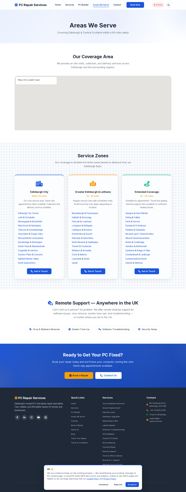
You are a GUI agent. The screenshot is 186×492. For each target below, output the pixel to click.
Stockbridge (23, 242)
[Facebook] (17, 417)
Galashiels (140, 230)
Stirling (128, 217)
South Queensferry (27, 263)
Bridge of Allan (143, 250)
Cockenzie (86, 246)
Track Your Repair (78, 438)
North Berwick (78, 242)
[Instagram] (31, 417)
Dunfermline (77, 234)
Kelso (151, 234)
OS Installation (109, 434)
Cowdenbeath (132, 254)
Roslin (86, 258)
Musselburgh (78, 213)
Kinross (136, 221)
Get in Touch (41, 271)
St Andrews (140, 225)
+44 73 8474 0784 (158, 410)
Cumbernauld (131, 258)
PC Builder (83, 5)
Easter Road (23, 246)
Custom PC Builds (110, 438)
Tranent (75, 246)
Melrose (139, 263)
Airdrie (128, 242)
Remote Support (109, 451)
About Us (75, 430)
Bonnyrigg (86, 217)
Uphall (74, 263)
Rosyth (89, 234)
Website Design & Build (112, 464)
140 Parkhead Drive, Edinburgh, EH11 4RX (157, 404)
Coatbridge (139, 242)
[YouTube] (38, 417)
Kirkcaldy (76, 238)
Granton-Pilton (24, 254)
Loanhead (86, 221)
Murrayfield (23, 238)
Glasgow (129, 213)
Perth (127, 221)
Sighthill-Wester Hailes (28, 258)
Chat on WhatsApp (158, 414)
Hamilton (129, 246)
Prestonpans (92, 213)
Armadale (87, 250)
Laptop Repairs (109, 425)
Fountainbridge (36, 230)
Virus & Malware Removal (113, 403)
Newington (36, 225)
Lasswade (76, 258)
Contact (117, 5)
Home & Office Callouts (112, 456)
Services (69, 5)
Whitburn (76, 250)
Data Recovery (109, 412)
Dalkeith (75, 217)
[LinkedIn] (24, 417)
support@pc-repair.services (156, 419)
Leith (20, 217)
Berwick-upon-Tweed (135, 234)
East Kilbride (142, 213)
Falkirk (137, 217)
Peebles (129, 230)
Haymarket (23, 234)
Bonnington (37, 242)
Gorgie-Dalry (37, 234)
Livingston (76, 225)
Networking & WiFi (110, 421)
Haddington (93, 242)
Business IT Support (111, 460)
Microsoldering (109, 443)
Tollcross (22, 230)
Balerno (83, 254)
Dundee (129, 225)
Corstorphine (37, 238)
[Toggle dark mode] (168, 5)
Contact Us (110, 375)
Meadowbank (38, 246)
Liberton (34, 250)
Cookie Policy (92, 479)
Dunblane (129, 250)
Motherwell (141, 246)
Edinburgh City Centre (28, 213)
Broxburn (88, 230)
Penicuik (76, 221)
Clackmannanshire (140, 238)
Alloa (127, 238)
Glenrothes (88, 238)
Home (58, 5)
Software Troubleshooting (114, 430)
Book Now (135, 5)
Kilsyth (143, 258)
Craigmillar (23, 250)
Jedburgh (145, 254)
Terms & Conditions (79, 443)
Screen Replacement (111, 408)
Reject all (118, 484)
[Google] (45, 417)
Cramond (38, 254)
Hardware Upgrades (111, 416)
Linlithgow (76, 230)
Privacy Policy (109, 479)
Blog (73, 434)
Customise (103, 484)
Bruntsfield (37, 221)
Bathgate (88, 225)
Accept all (132, 484)
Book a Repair (80, 375)
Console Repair (109, 447)
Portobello (30, 217)
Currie (74, 254)
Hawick (128, 263)
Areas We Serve (101, 5)
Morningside (24, 221)
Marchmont (23, 225)
